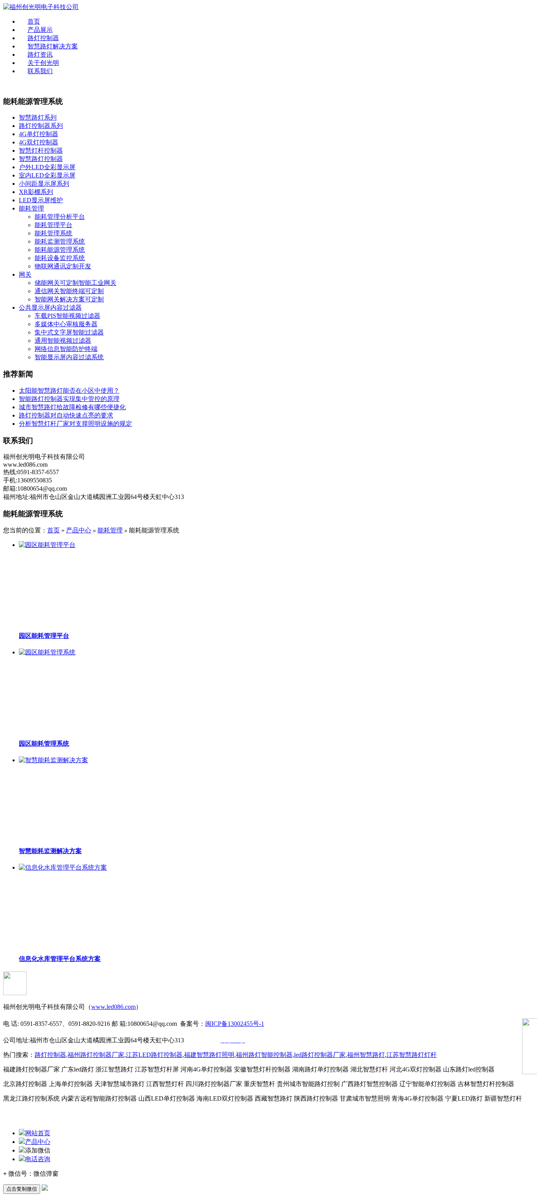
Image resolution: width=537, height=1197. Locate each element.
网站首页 (37, 1133)
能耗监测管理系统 (60, 241)
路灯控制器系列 (41, 125)
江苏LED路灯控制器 (154, 1054)
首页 (34, 21)
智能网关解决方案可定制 (69, 299)
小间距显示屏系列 (44, 183)
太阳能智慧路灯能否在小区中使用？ (69, 390)
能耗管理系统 (53, 233)
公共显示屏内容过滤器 (50, 307)
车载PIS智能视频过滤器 (67, 315)
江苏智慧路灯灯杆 (411, 1054)
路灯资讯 (40, 54)
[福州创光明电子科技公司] (41, 7)
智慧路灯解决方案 (53, 46)
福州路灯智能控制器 (264, 1054)
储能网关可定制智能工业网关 (75, 282)
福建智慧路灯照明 (209, 1054)
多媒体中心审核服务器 (66, 324)
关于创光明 (43, 62)
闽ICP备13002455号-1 (234, 1023)
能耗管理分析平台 (60, 216)
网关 (25, 274)
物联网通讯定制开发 (63, 266)
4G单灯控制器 (38, 134)
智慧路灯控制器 (41, 158)
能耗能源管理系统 (60, 249)
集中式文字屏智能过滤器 (69, 332)
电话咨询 (37, 1159)
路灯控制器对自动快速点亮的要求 (66, 415)
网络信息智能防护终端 (66, 348)
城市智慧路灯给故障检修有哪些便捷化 (72, 407)
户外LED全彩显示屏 (47, 167)
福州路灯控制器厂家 (96, 1054)
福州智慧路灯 (366, 1054)
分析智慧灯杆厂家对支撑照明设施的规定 (75, 423)
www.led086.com (113, 1006)
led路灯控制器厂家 (320, 1054)
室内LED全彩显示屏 (47, 175)
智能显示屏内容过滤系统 (69, 357)
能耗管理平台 (53, 225)
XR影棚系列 (36, 191)
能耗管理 (31, 208)
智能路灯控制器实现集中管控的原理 (69, 398)
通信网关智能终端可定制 (69, 291)
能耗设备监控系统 (60, 258)
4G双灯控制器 (38, 142)
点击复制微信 (21, 1189)
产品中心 (78, 530)
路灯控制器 (43, 38)
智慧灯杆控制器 (41, 150)
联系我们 (40, 71)
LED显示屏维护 (41, 200)
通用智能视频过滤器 (63, 340)
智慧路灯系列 (38, 117)
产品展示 (40, 29)
